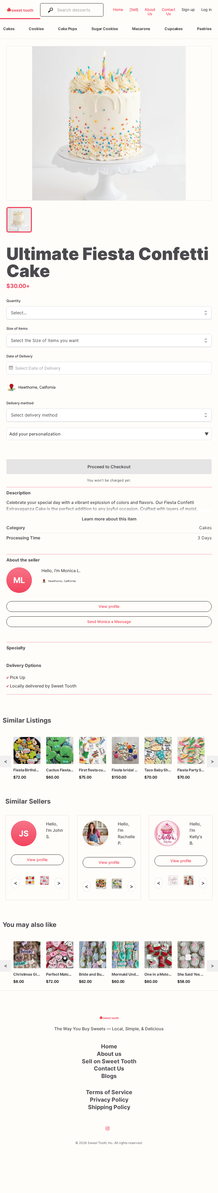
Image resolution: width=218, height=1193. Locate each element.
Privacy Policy (109, 1099)
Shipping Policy (109, 1107)
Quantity (13, 301)
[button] (109, 123)
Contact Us (109, 1068)
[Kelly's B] (167, 833)
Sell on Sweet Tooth (109, 1061)
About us (109, 1054)
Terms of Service (109, 1092)
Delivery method (19, 403)
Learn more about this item (109, 519)
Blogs (109, 1076)
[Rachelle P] (95, 833)
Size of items (17, 328)
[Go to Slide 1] (19, 220)
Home (109, 1046)
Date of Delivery (19, 356)
